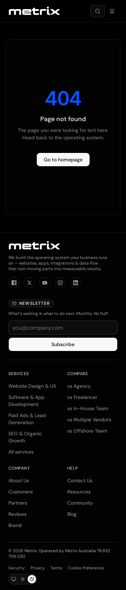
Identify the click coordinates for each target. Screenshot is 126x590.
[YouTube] (44, 282)
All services (21, 452)
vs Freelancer (82, 397)
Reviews (17, 514)
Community (80, 503)
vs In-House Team (87, 408)
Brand (15, 525)
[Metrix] (34, 11)
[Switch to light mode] (23, 579)
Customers (20, 492)
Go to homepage (63, 159)
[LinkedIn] (75, 282)
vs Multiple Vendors (89, 419)
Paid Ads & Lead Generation (27, 419)
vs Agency (79, 386)
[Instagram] (60, 282)
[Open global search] (97, 11)
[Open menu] (112, 11)
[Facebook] (14, 282)
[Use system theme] (13, 579)
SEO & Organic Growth (25, 437)
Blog (72, 514)
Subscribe (63, 344)
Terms (56, 568)
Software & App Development (26, 400)
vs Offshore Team (87, 431)
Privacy (37, 568)
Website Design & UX (32, 386)
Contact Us (79, 480)
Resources (79, 492)
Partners (17, 503)
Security (16, 568)
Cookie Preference (86, 568)
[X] (29, 282)
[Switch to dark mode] (32, 579)
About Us (18, 480)
